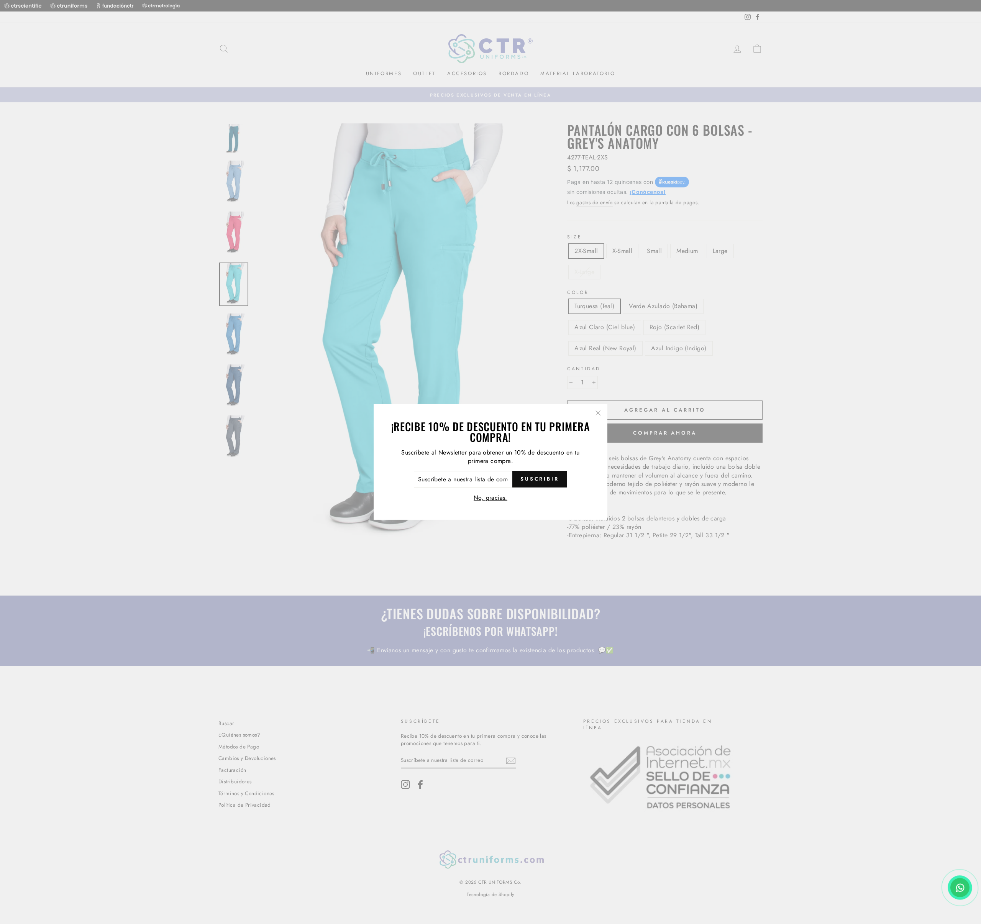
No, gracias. (490, 497)
